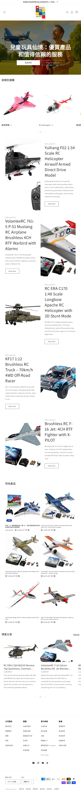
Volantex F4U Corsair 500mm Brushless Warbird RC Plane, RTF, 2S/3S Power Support (56, 526)
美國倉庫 (62, 726)
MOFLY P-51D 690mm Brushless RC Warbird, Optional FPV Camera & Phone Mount (57, 618)
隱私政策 (28, 789)
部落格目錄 (9, 745)
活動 (42, 736)
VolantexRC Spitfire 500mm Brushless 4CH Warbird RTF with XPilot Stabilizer (22, 572)
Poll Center (45, 755)
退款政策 (21, 789)
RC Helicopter (45, 125)
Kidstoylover (13, 789)
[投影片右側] (45, 132)
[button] (4, 12)
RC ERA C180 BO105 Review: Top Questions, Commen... (19, 667)
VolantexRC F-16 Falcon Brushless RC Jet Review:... (56, 667)
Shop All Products (52, 63)
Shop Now (51, 204)
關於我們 (8, 726)
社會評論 (44, 726)
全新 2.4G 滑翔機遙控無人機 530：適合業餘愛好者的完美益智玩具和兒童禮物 (22, 526)
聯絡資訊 (49, 789)
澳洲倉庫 (62, 731)
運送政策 (42, 789)
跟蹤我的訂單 (27, 736)
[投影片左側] (36, 132)
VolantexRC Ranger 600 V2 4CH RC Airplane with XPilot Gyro (22, 618)
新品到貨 (28, 63)
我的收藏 (44, 731)
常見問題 (26, 750)
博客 (6, 741)
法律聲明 (56, 789)
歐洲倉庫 (62, 736)
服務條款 (35, 789)
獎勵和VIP (44, 741)
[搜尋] (67, 12)
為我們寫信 (27, 726)
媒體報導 (8, 731)
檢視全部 (76, 635)
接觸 (6, 736)
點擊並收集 (27, 731)
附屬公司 (26, 745)
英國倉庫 (62, 741)
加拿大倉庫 (62, 745)
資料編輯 (44, 750)
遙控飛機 (5, 125)
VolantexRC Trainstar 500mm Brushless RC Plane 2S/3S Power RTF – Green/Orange (58, 572)
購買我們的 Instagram (48, 745)
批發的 (25, 741)
